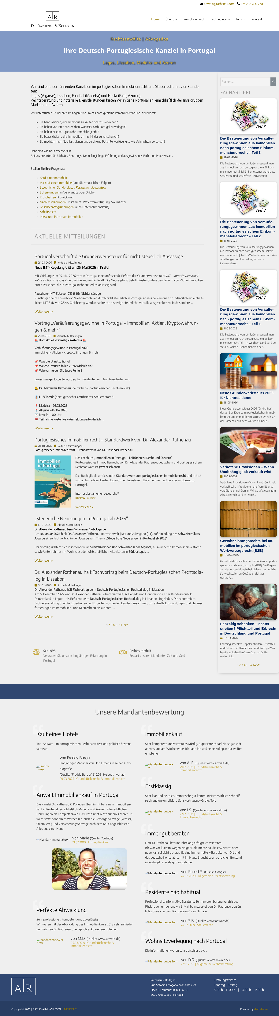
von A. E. (204, 762)
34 (250, 665)
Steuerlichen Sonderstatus (73, 187)
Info (239, 19)
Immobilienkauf (194, 19)
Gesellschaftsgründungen (57, 207)
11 (119, 625)
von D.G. (205, 959)
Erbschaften (48, 197)
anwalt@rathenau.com (219, 4)
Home (155, 19)
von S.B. (205, 920)
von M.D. (95, 938)
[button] (89, 869)
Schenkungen (49, 192)
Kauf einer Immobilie (54, 178)
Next (124, 625)
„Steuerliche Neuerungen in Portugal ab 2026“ (81, 518)
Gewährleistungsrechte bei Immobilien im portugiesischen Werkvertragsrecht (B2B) (246, 545)
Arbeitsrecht (48, 212)
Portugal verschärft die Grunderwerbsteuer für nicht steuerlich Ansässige (109, 256)
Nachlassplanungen (53, 202)
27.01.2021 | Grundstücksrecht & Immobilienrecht (201, 816)
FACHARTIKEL (236, 92)
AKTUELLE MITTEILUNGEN (70, 236)
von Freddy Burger (96, 765)
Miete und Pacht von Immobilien (61, 217)
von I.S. (203, 809)
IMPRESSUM (70, 1009)
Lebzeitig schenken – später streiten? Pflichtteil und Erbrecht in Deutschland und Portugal (248, 628)
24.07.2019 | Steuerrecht (197, 924)
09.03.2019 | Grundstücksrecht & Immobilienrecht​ (92, 944)
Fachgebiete (218, 19)
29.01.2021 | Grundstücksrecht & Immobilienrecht (201, 769)
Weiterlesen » (44, 311)
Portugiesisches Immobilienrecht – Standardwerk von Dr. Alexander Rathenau (113, 439)
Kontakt (256, 19)
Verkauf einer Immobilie (56, 183)
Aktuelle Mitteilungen (70, 262)
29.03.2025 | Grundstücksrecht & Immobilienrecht (92, 778)
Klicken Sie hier (85, 498)
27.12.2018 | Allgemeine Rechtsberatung (207, 963)
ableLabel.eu (261, 1009)
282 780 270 (252, 4)
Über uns (171, 19)
